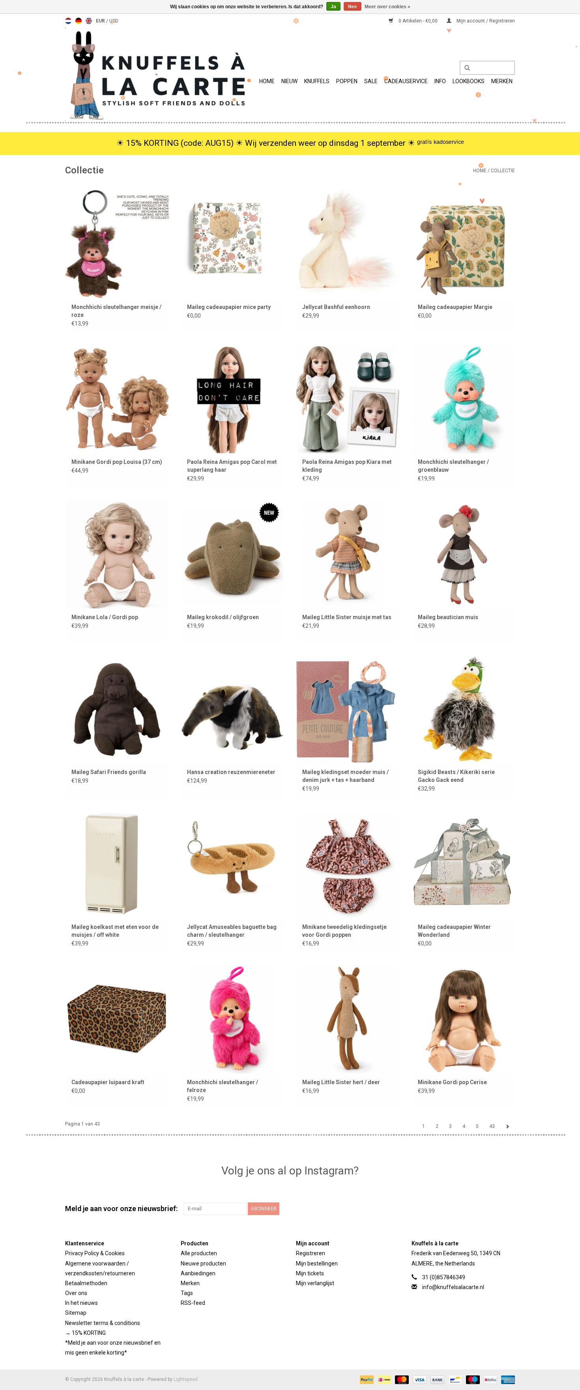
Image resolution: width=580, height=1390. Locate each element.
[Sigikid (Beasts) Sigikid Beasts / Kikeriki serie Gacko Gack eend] (463, 709)
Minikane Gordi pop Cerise (452, 1082)
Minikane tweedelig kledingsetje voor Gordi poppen (344, 931)
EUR (101, 21)
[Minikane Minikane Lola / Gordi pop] (117, 554)
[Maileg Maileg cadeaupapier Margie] (463, 244)
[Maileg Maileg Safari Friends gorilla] (117, 709)
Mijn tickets (310, 1273)
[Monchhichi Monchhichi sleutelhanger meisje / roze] (117, 244)
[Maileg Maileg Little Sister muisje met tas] (348, 554)
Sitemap (75, 1313)
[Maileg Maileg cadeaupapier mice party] (232, 244)
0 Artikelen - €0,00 (418, 21)
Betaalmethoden (86, 1283)
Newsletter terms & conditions (102, 1323)
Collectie (503, 170)
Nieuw (289, 81)
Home (267, 81)
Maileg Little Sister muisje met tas (346, 617)
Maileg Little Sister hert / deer (341, 1082)
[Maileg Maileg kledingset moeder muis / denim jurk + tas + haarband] (348, 709)
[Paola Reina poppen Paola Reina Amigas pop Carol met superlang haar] (232, 399)
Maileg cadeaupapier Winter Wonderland (454, 931)
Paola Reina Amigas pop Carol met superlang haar (232, 466)
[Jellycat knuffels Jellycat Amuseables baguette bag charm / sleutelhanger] (232, 864)
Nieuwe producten (203, 1263)
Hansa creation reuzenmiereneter (231, 772)
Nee (352, 6)
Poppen (346, 81)
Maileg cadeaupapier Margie (455, 307)
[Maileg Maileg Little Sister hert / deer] (348, 1019)
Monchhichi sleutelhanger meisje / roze (116, 311)
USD (113, 21)
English (89, 21)
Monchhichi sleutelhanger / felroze (222, 1086)
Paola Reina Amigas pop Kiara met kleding (347, 466)
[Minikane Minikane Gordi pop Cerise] (463, 1019)
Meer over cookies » (387, 6)
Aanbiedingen (198, 1273)
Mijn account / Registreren (485, 21)
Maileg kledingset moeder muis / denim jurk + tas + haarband (345, 776)
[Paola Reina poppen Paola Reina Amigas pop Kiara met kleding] (348, 399)
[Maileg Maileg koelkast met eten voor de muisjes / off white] (117, 864)
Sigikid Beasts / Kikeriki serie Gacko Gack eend (456, 776)
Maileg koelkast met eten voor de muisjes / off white (115, 931)
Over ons (76, 1293)
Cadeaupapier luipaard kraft (107, 1082)
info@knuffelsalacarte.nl (453, 1287)
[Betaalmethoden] (366, 1380)
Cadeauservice (406, 81)
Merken (502, 81)
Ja (333, 6)
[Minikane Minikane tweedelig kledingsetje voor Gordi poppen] (348, 864)
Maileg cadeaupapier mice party (229, 307)
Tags (187, 1293)
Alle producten (199, 1253)
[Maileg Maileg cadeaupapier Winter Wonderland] (463, 864)
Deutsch (78, 21)
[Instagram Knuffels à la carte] (508, 1208)
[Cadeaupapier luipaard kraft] (117, 1019)
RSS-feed (193, 1303)
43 (492, 1126)
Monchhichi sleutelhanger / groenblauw (453, 466)
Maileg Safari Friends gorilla (108, 772)
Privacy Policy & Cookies (95, 1253)
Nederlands (68, 21)
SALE (371, 81)
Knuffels (316, 81)
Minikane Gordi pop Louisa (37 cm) (116, 462)
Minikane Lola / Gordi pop (104, 617)
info (440, 81)
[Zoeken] (464, 68)
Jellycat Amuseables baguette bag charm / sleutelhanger (232, 931)
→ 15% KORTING (85, 1333)
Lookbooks (469, 81)
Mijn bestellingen (317, 1263)
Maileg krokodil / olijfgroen (223, 617)
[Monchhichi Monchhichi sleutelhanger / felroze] (232, 1019)
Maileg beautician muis (448, 617)
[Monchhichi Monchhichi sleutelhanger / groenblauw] (463, 399)
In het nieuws (81, 1303)
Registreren (310, 1253)
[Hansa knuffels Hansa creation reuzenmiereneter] (232, 709)
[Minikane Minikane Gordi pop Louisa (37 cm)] (117, 399)
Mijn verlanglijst (315, 1283)
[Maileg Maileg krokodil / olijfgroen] (232, 554)
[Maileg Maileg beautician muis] (463, 554)
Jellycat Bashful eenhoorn (336, 307)
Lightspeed (186, 1379)
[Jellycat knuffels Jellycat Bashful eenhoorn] (348, 244)
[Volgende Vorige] (507, 1126)
